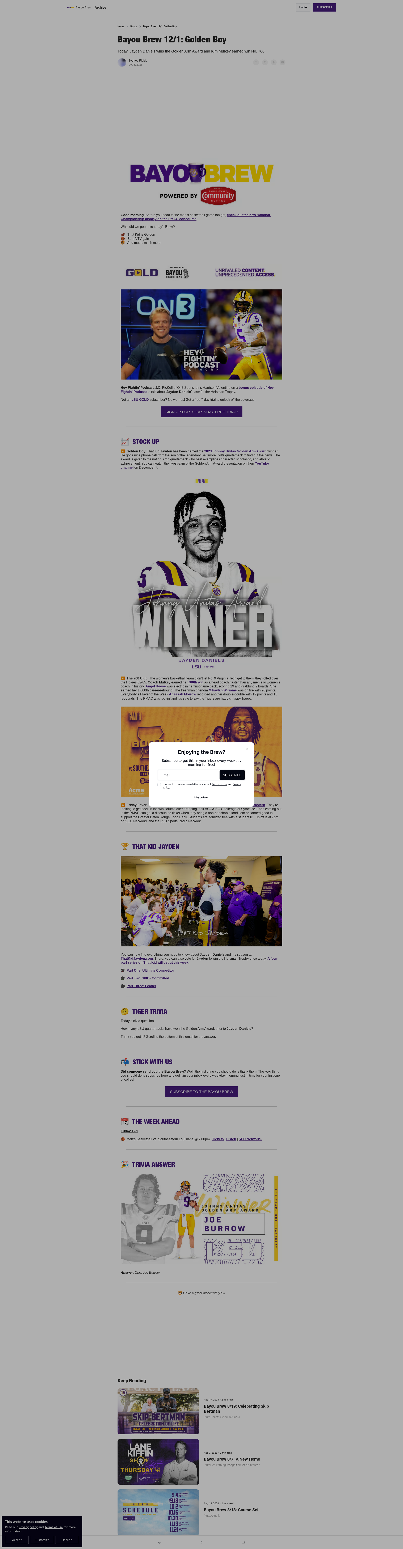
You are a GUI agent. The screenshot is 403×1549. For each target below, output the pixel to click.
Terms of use (219, 784)
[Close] (247, 749)
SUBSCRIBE (232, 775)
